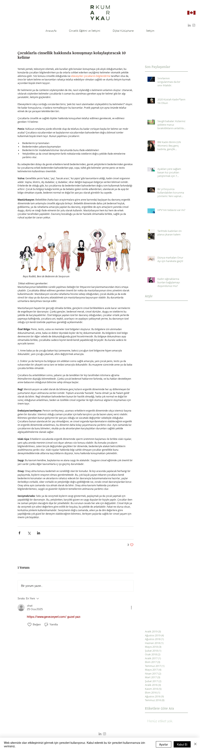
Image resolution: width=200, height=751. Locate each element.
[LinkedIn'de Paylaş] (38, 533)
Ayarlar (163, 744)
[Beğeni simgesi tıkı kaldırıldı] (29, 624)
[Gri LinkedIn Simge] (189, 25)
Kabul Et (182, 744)
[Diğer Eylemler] (131, 607)
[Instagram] (194, 25)
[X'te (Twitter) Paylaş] (29, 533)
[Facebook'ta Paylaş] (19, 533)
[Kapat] (195, 744)
